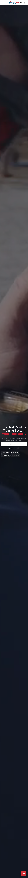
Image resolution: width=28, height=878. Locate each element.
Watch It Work (12, 448)
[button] (3, 2)
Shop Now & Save (12, 444)
